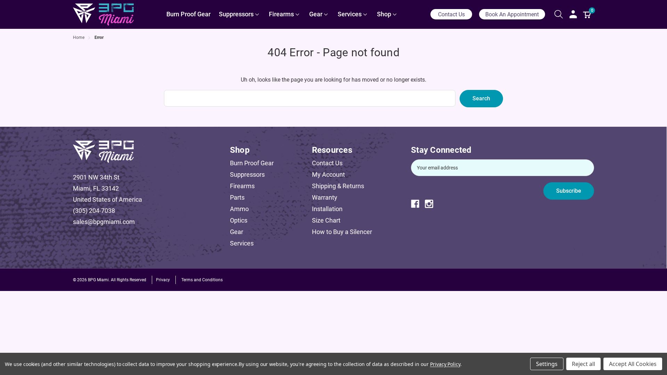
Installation (327, 208)
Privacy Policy (445, 364)
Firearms (242, 186)
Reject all (583, 364)
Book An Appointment (512, 14)
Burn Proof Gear (252, 163)
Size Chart (326, 220)
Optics (238, 220)
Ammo (239, 208)
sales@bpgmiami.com (104, 221)
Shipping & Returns (338, 186)
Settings (547, 364)
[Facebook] (418, 204)
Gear (236, 231)
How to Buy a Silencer (342, 231)
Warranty (324, 197)
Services (242, 243)
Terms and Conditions (202, 279)
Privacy (163, 279)
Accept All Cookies (633, 364)
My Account (328, 174)
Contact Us (451, 14)
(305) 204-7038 (94, 210)
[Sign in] (573, 14)
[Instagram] (432, 204)
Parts (237, 197)
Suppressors (247, 174)
